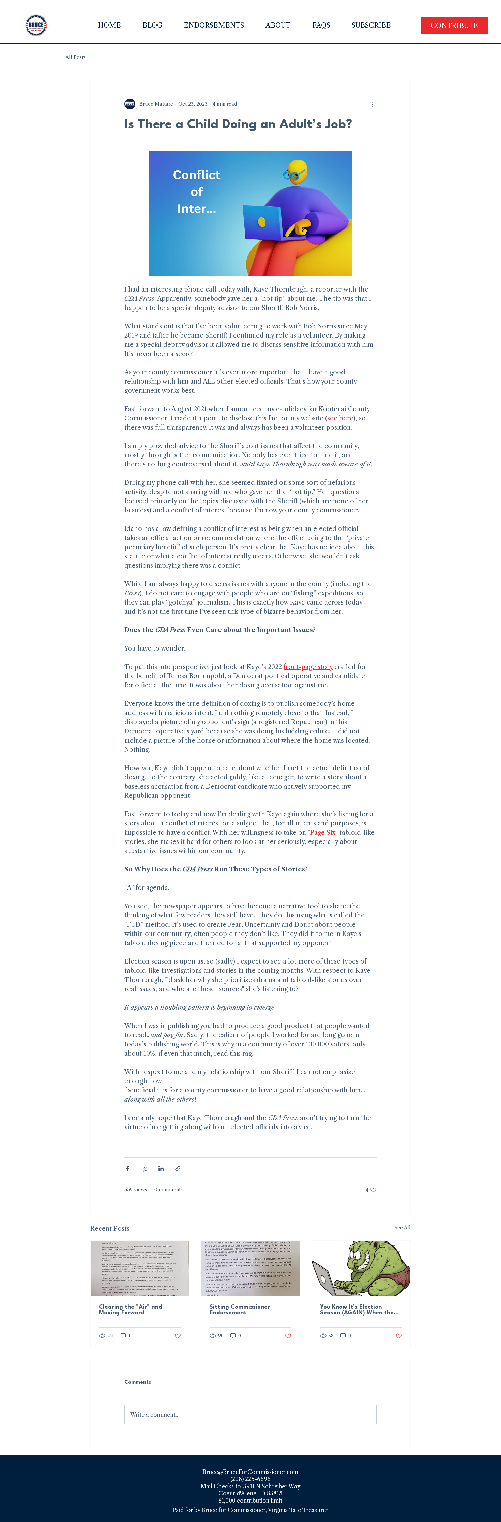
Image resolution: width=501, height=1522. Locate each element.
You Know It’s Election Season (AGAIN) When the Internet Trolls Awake (357, 1310)
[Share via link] (177, 1168)
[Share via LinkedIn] (161, 1168)
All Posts (75, 57)
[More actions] (372, 104)
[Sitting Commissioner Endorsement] (250, 1268)
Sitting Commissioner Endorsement (240, 1310)
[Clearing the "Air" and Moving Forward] (140, 1268)
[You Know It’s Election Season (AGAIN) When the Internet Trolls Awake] (361, 1268)
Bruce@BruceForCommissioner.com (250, 1471)
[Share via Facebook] (127, 1168)
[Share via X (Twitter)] (144, 1168)
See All (403, 1228)
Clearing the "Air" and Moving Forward (130, 1310)
